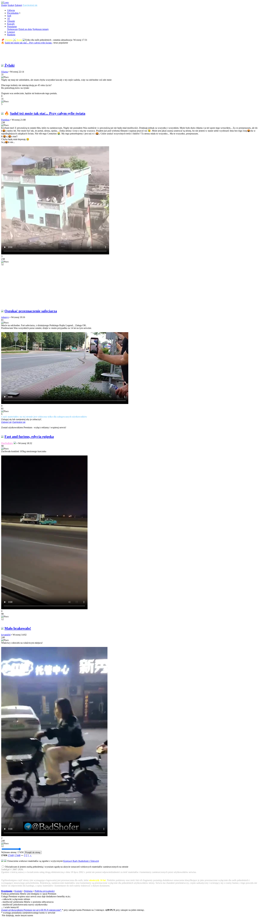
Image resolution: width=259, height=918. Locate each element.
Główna (11, 10)
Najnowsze (12, 29)
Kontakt (18, 891)
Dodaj (4, 5)
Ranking (11, 34)
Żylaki (9, 65)
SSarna (4, 71)
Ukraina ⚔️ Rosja (13, 40)
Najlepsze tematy (41, 29)
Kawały (11, 24)
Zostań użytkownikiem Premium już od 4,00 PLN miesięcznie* (31, 910)
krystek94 (5, 634)
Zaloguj (18, 5)
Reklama (28, 891)
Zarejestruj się (30, 5)
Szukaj (11, 5)
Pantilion (5, 119)
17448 (17, 855)
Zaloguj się (6, 422)
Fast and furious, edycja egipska (29, 437)
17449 (11, 855)
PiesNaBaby (7, 443)
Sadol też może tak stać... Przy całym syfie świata (28, 42)
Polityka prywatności (45, 891)
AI (8, 18)
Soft (9, 15)
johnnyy (5, 317)
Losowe (11, 32)
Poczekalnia (13, 13)
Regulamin (6, 891)
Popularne (12, 26)
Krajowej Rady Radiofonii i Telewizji (81, 861)
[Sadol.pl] (5, 2)
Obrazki (11, 21)
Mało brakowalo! (17, 628)
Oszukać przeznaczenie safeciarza (30, 311)
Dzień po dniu (25, 29)
